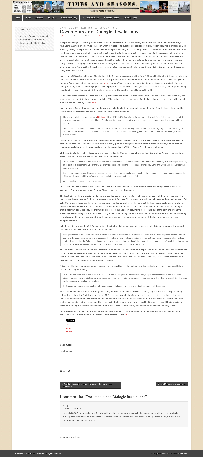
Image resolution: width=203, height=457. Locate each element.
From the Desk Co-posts (84, 28)
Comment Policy (69, 17)
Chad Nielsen (67, 36)
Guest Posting (130, 17)
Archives (52, 17)
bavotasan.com (181, 454)
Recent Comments (91, 17)
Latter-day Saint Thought (107, 28)
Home (17, 17)
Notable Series (111, 17)
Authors (39, 17)
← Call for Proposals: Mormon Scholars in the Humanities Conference (87, 385)
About (28, 17)
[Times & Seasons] (101, 7)
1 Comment (95, 36)
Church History (67, 28)
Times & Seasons (37, 454)
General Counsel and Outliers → (172, 384)
